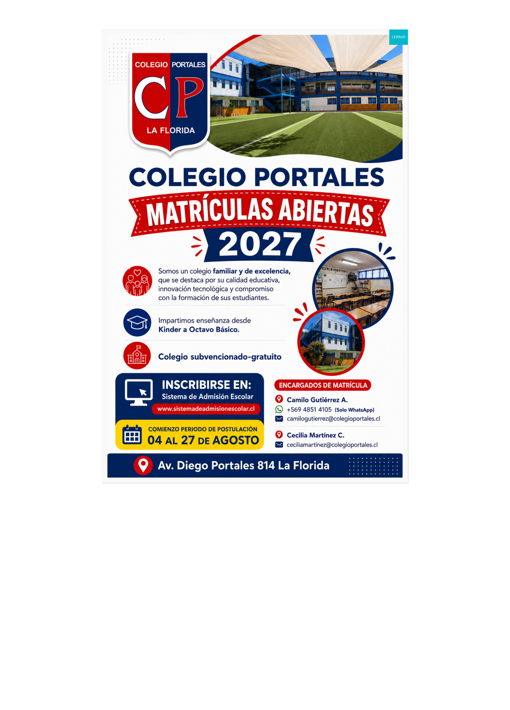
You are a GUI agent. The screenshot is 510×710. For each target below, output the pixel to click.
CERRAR (399, 37)
